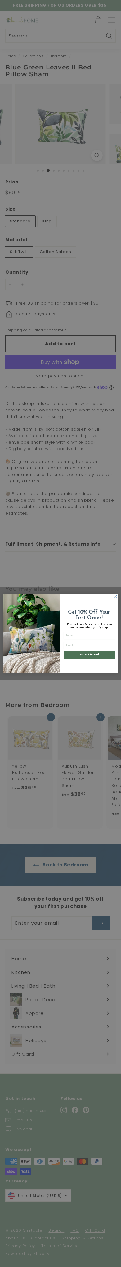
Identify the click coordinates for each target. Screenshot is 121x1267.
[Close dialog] (115, 596)
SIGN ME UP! (89, 654)
